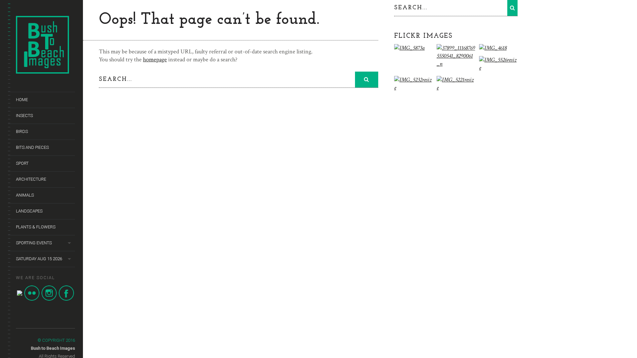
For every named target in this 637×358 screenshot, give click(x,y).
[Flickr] (31, 299)
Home (22, 99)
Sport (22, 163)
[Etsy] (19, 294)
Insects (24, 115)
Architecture (31, 179)
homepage (155, 59)
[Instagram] (49, 299)
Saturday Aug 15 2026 (39, 258)
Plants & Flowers (35, 226)
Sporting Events (34, 242)
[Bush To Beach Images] (42, 70)
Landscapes (29, 211)
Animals (25, 195)
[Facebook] (66, 299)
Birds (22, 131)
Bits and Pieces (32, 147)
